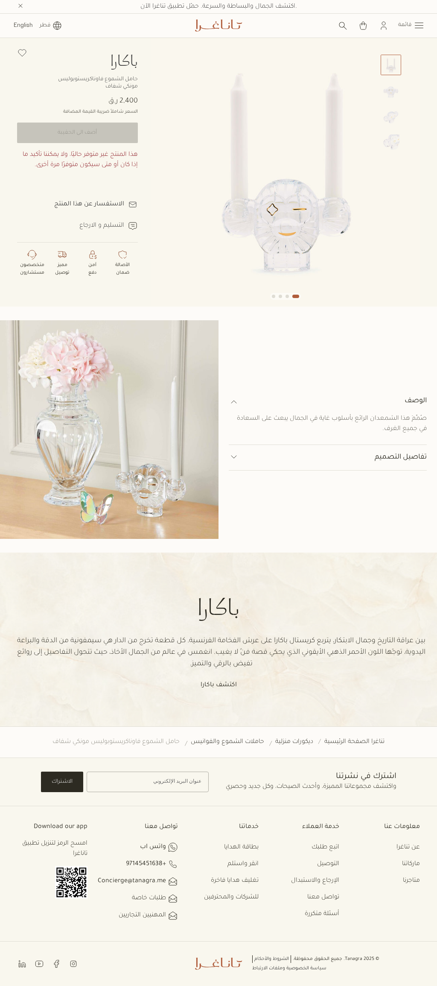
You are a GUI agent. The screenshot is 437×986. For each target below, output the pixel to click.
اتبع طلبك (325, 847)
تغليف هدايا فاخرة (235, 881)
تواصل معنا (323, 897)
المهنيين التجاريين (142, 915)
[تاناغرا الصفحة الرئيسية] (218, 26)
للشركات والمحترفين (231, 897)
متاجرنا (411, 881)
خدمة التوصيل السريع (218, 6)
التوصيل (328, 864)
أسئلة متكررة (322, 914)
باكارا (124, 60)
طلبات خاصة (149, 898)
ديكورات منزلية (294, 742)
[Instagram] (73, 963)
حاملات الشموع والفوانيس (227, 742)
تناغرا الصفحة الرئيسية (354, 742)
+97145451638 (146, 864)
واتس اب (153, 847)
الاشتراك (62, 782)
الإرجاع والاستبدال (315, 881)
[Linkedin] (22, 963)
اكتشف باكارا (219, 685)
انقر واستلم (243, 864)
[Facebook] (56, 963)
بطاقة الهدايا (241, 847)
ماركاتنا (411, 864)
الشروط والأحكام (271, 959)
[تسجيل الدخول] (384, 25)
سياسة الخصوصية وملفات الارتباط (289, 968)
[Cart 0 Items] (363, 25)
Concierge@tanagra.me (132, 881)
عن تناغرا (408, 847)
